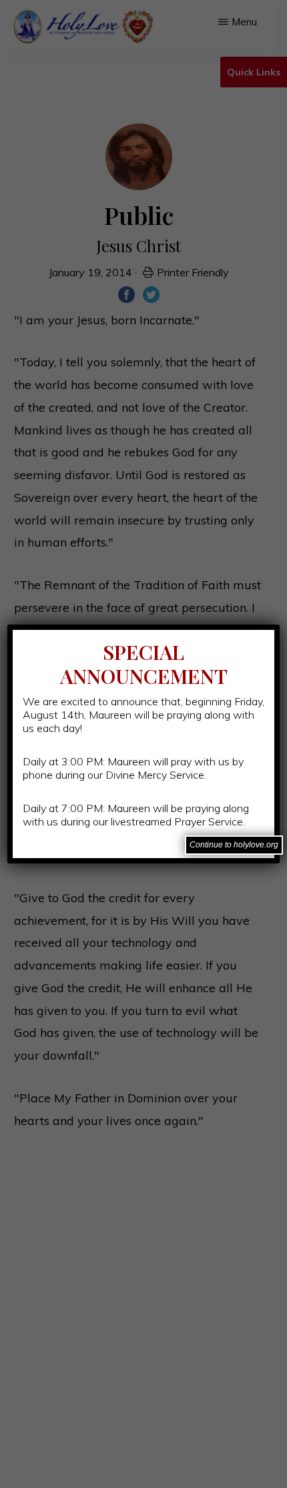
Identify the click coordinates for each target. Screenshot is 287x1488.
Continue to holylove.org (234, 844)
